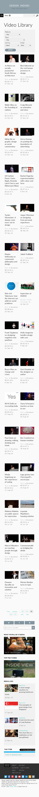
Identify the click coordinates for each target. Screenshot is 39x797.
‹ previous (14, 611)
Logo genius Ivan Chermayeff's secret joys (27, 477)
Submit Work (24, 768)
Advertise (15, 768)
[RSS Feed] (30, 776)
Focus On (22, 703)
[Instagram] (16, 776)
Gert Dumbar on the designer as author (27, 372)
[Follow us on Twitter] (9, 622)
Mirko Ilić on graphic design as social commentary (11, 143)
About (14, 765)
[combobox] (29, 15)
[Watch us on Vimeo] (23, 776)
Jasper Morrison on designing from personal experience (27, 219)
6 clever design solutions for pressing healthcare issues (19, 690)
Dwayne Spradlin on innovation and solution (11, 586)
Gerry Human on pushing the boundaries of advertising (26, 143)
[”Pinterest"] (30, 622)
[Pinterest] (12, 776)
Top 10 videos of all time (12, 652)
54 (27, 611)
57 (15, 614)
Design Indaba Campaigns (26, 301)
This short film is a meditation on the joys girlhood (25, 734)
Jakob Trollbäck (26, 254)
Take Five (22, 685)
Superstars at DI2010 (25, 294)
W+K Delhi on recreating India (11, 404)
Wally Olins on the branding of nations (11, 107)
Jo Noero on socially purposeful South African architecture (10, 70)
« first (8, 611)
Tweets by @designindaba (13, 755)
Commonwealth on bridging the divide (26, 548)
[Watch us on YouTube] (19, 776)
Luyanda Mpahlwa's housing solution (27, 513)
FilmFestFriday (23, 731)
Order (22, 43)
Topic (7, 37)
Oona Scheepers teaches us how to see (27, 406)
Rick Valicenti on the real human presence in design (27, 69)
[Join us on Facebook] (19, 622)
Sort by (7, 43)
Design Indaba (13, 786)
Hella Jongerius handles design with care (26, 335)
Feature (7, 32)
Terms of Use (16, 773)
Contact (22, 765)
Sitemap (21, 770)
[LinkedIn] (26, 776)
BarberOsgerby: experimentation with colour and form (27, 180)
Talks (7, 79)
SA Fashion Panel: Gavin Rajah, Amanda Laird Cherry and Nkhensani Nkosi (12, 181)
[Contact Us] (33, 776)
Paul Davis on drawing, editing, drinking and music (11, 442)
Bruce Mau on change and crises (11, 372)
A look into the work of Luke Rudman (26, 721)
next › (22, 614)
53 (23, 611)
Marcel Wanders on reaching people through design (12, 549)
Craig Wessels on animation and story (26, 107)
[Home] (19, 6)
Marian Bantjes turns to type (26, 583)
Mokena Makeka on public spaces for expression (11, 513)
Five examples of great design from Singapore (25, 707)
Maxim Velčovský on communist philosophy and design (11, 259)
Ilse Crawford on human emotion (27, 439)
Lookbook (22, 718)
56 (11, 614)
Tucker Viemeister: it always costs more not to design (10, 220)
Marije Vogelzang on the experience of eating (11, 478)
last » (27, 614)
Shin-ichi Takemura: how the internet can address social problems (11, 298)
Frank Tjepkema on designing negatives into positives (11, 336)
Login (14, 770)
